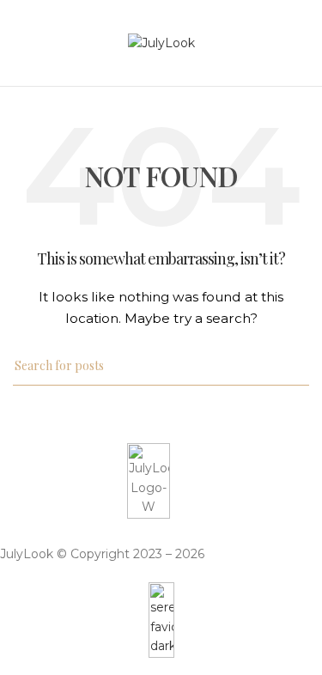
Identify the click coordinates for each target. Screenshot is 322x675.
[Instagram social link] (160, 531)
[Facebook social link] (115, 531)
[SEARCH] (289, 366)
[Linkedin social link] (182, 531)
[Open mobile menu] (19, 43)
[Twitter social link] (137, 531)
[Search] (304, 43)
